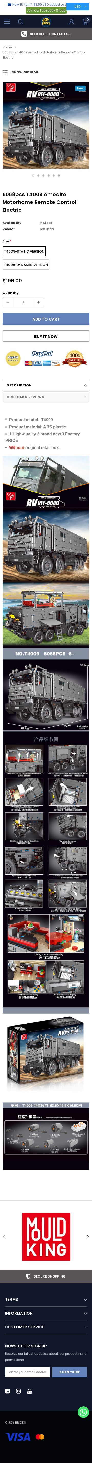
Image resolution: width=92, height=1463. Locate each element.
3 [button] (43, 175)
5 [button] (54, 175)
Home (7, 47)
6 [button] (59, 175)
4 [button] (49, 175)
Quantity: (11, 292)
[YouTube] (31, 1391)
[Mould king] (46, 1237)
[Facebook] (9, 1391)
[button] (83, 1412)
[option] (46, 33)
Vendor (9, 229)
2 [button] (38, 175)
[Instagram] (20, 1391)
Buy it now (46, 336)
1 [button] (33, 175)
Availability (12, 223)
